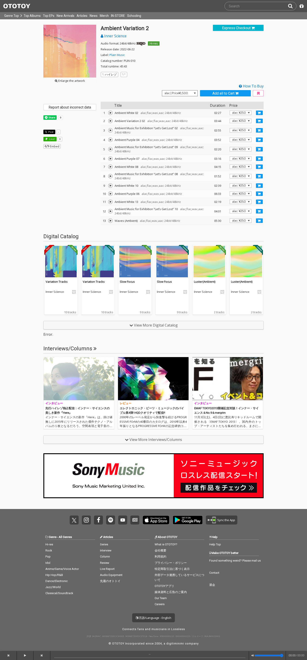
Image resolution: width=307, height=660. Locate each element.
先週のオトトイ (110, 581)
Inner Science (115, 35)
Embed (54, 146)
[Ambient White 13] (110, 201)
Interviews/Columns (68, 348)
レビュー (125, 403)
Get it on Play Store (188, 520)
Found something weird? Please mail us (235, 560)
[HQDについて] (140, 43)
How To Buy (253, 86)
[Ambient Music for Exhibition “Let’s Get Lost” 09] (110, 149)
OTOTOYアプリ (164, 586)
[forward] (41, 655)
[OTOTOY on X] (74, 520)
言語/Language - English (154, 618)
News (94, 16)
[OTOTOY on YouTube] (122, 520)
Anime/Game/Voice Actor (62, 569)
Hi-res (154, 43)
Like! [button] (52, 139)
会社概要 (160, 550)
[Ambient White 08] (110, 166)
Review (104, 562)
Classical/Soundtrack (59, 593)
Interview (105, 550)
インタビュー (54, 403)
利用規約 (160, 556)
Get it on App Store (155, 520)
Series (104, 544)
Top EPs (48, 16)
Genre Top (11, 16)
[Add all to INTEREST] (258, 93)
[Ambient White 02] (110, 112)
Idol (47, 562)
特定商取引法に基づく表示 (172, 569)
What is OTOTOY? (166, 544)
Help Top (215, 544)
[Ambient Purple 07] (110, 158)
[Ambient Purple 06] (110, 193)
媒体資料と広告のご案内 (171, 592)
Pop (48, 556)
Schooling (134, 16)
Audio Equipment (111, 575)
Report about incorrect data (70, 107)
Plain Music (117, 55)
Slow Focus (127, 282)
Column (105, 556)
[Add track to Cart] (259, 113)
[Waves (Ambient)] (110, 220)
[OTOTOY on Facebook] (98, 520)
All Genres (65, 537)
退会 (212, 585)
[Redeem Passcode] (301, 6)
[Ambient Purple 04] (110, 139)
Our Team (161, 598)
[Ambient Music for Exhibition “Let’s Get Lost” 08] (110, 176)
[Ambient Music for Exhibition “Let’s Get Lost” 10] (110, 211)
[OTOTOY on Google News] (134, 520)
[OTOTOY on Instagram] (86, 520)
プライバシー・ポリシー (171, 562)
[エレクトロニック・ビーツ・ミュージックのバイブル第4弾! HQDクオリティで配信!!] (153, 378)
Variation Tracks (57, 282)
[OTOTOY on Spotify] (110, 520)
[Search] (292, 6)
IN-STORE (118, 16)
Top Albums (32, 16)
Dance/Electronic (56, 581)
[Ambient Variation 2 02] (110, 120)
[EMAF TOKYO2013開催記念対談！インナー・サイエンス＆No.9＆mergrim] (227, 378)
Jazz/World (53, 587)
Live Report (107, 569)
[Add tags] (123, 74)
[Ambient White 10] (110, 185)
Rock (48, 550)
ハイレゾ (111, 74)
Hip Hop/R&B (54, 575)
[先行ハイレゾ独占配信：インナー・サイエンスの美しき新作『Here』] (79, 378)
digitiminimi (175, 643)
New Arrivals (65, 16)
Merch (104, 16)
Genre (52, 537)
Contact (214, 572)
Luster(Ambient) (204, 282)
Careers (160, 604)
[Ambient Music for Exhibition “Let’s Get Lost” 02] (110, 130)
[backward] (8, 655)
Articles (82, 16)
